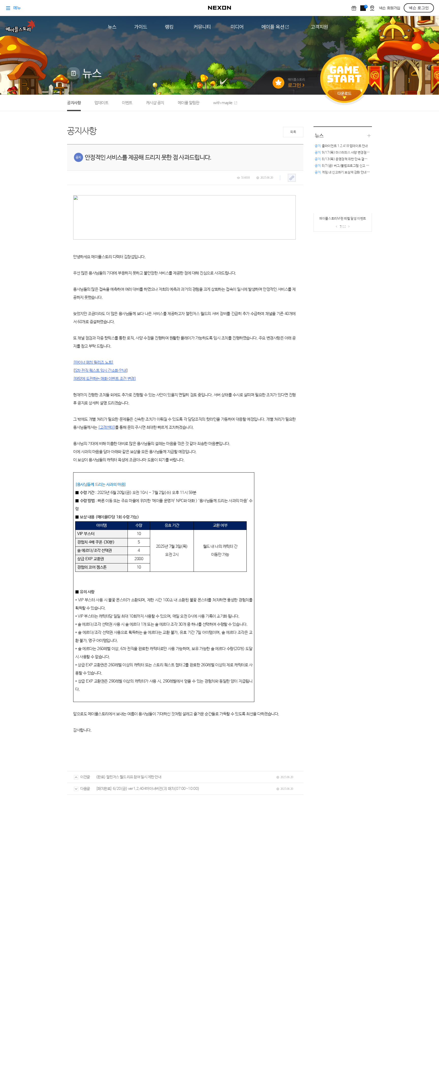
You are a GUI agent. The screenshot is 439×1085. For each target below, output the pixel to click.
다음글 (85, 789)
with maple (222, 103)
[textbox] (184, 473)
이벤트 (127, 103)
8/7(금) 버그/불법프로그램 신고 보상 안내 (347, 166)
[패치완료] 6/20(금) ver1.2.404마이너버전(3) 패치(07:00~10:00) (147, 789)
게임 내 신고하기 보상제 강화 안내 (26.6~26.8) (350, 172)
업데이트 (101, 103)
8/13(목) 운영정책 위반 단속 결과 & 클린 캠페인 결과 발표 (357, 159)
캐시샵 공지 (155, 103)
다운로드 (344, 95)
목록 (293, 132)
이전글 (85, 777)
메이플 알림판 (188, 103)
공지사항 (74, 103)
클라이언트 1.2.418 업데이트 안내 (341, 146)
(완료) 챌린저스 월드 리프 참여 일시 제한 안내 (128, 777)
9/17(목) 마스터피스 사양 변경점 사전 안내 (347, 153)
